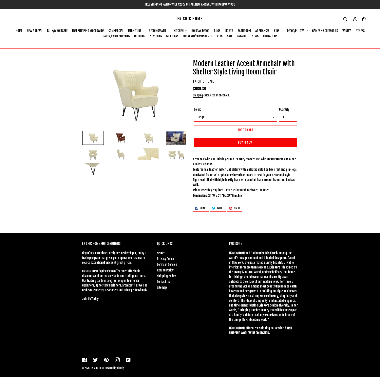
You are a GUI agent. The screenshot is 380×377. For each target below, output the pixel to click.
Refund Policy (165, 270)
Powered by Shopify (114, 367)
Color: (197, 109)
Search (161, 253)
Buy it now (245, 142)
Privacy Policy (165, 259)
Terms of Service (167, 265)
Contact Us (163, 282)
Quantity (284, 109)
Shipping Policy (166, 276)
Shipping (198, 95)
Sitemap (162, 287)
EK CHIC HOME (189, 19)
